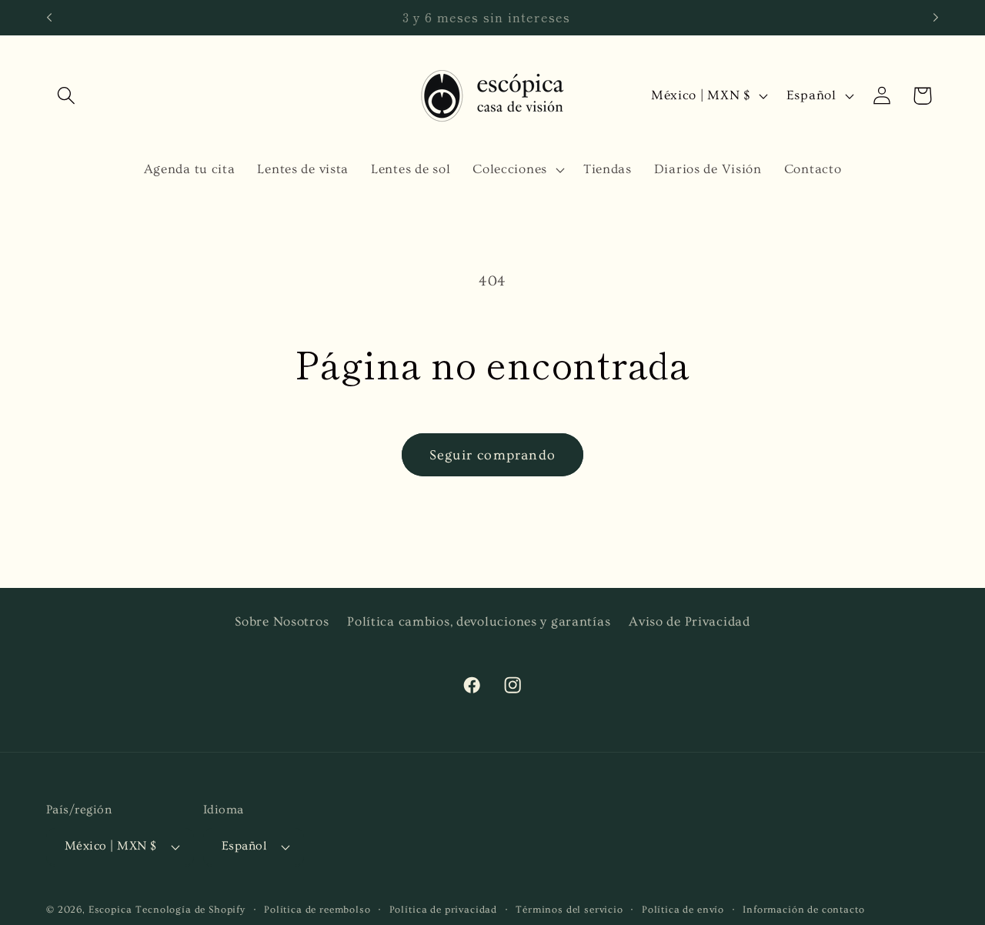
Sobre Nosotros (282, 621)
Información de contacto (803, 909)
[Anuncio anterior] (49, 17)
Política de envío (683, 909)
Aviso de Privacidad (689, 621)
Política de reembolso (317, 909)
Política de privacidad (443, 909)
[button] (66, 95)
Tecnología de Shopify (190, 909)
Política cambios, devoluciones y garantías (478, 621)
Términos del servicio (569, 909)
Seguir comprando (492, 455)
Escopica (110, 909)
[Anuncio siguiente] (936, 17)
